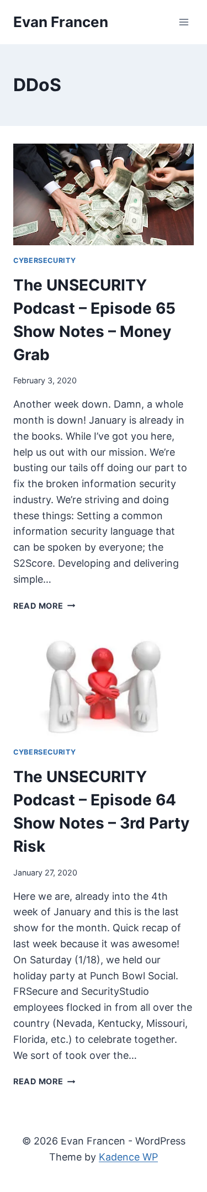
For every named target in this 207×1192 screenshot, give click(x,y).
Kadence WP (128, 1157)
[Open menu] (183, 21)
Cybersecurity (44, 260)
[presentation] (103, 194)
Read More (44, 605)
